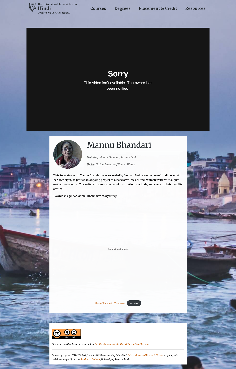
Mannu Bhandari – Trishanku (110, 303)
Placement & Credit (158, 8)
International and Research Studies (145, 355)
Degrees (122, 8)
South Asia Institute (90, 359)
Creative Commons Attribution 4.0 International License (121, 344)
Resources (195, 8)
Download (134, 303)
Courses (98, 8)
